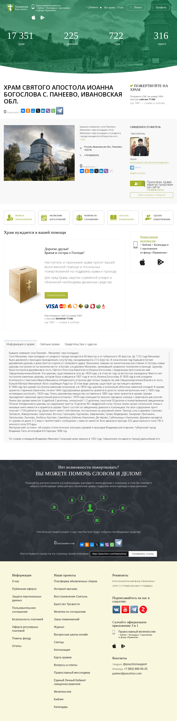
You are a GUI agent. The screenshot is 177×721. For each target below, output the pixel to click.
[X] (38, 111)
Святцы (59, 642)
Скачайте (119, 622)
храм (20, 38)
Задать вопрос (138, 173)
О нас (121, 7)
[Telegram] (59, 111)
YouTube (125, 609)
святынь (71, 38)
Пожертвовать (56, 295)
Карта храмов (63, 657)
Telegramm (134, 609)
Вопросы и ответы (65, 665)
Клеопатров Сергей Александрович (149, 162)
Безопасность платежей (27, 619)
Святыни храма (49, 344)
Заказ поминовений (66, 619)
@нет (138, 167)
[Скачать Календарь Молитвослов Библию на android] (45, 17)
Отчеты (16, 646)
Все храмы (109, 7)
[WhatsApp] (53, 111)
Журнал (59, 626)
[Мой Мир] (33, 111)
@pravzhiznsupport (135, 664)
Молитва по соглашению (70, 611)
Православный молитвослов (137, 631)
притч (161, 38)
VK (116, 609)
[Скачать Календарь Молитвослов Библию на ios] (36, 17)
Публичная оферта (24, 588)
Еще (83, 139)
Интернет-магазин (65, 588)
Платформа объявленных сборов (75, 581)
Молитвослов (62, 691)
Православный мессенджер (72, 672)
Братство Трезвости (67, 604)
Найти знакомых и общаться (151, 194)
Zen (143, 609)
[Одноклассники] (28, 111)
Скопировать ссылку (143, 553)
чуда (116, 38)
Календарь (61, 706)
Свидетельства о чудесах (81, 344)
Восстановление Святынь (70, 596)
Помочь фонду (21, 638)
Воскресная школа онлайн (71, 634)
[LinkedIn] (43, 111)
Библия (58, 699)
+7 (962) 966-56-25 (135, 668)
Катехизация (62, 649)
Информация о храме (20, 344)
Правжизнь (155, 190)
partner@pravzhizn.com (127, 673)
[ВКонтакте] (23, 111)
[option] (39, 153)
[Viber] (48, 111)
